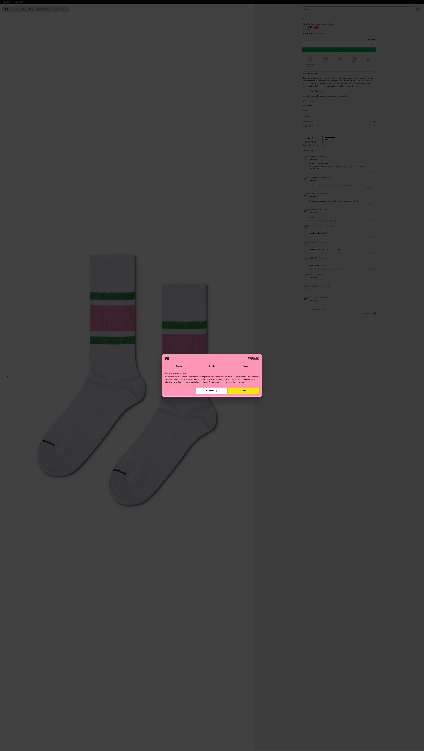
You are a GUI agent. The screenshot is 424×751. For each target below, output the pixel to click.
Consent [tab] (179, 366)
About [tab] (245, 366)
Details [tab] (212, 366)
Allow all (243, 391)
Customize (210, 391)
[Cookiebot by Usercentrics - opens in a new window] (249, 358)
